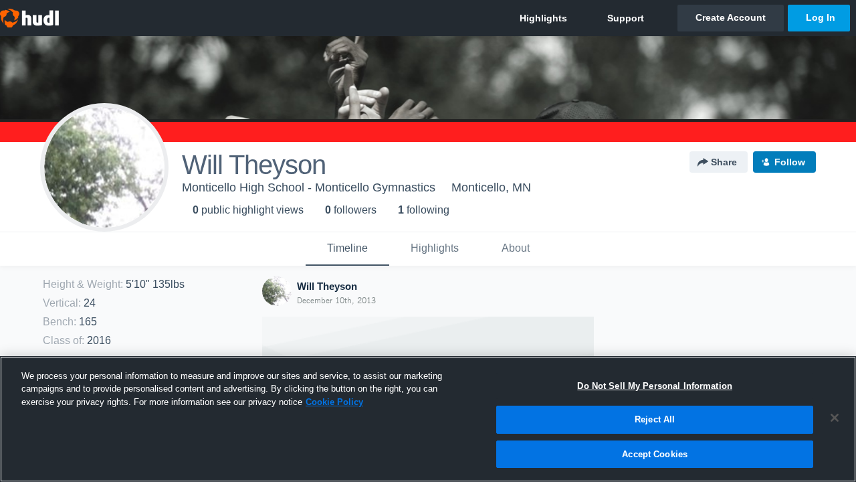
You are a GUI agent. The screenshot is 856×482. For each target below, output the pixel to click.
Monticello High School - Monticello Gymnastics (308, 187)
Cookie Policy (334, 402)
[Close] (834, 417)
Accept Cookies (654, 454)
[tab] (347, 249)
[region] (428, 419)
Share (724, 162)
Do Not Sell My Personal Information (654, 386)
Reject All (655, 420)
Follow (789, 162)
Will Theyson (327, 286)
